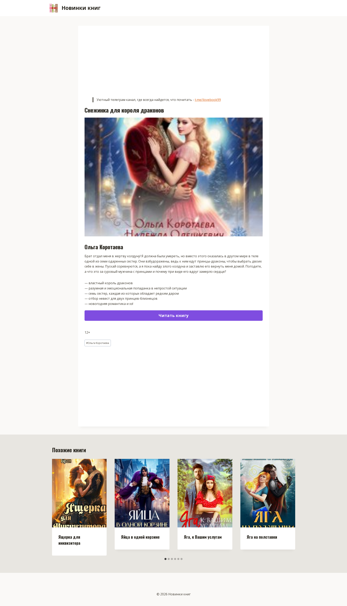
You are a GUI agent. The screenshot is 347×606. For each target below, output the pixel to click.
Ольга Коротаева (97, 343)
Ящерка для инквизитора (69, 540)
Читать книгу (173, 315)
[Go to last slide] (59, 507)
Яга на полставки (262, 537)
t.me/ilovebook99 (208, 99)
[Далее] (288, 507)
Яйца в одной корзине (140, 537)
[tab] (165, 559)
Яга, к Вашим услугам (203, 537)
